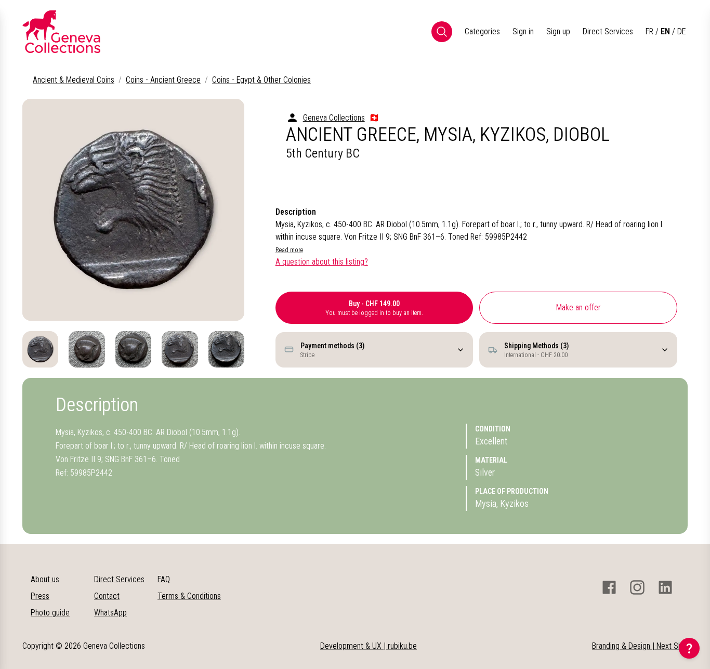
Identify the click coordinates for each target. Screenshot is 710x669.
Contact (107, 596)
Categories (482, 31)
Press (40, 596)
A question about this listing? (321, 262)
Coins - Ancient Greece (163, 80)
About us (45, 579)
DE (681, 31)
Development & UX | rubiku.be (368, 646)
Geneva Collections (334, 118)
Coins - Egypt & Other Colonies (261, 80)
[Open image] (133, 210)
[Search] (441, 31)
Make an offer (578, 307)
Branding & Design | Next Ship (640, 646)
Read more (289, 250)
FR (649, 31)
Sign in (523, 31)
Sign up (558, 31)
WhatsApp (110, 613)
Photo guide (50, 613)
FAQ (163, 579)
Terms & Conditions (189, 596)
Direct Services (608, 31)
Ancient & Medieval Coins (73, 80)
